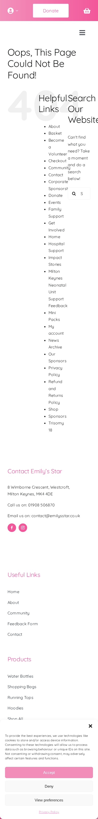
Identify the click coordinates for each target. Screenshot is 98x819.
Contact (55, 174)
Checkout (57, 160)
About (54, 126)
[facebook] (12, 527)
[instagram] (23, 527)
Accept (49, 772)
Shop (53, 409)
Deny (49, 786)
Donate (55, 195)
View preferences (49, 800)
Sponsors (57, 416)
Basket (55, 133)
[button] (90, 726)
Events (54, 202)
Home (54, 236)
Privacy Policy (49, 812)
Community (59, 167)
